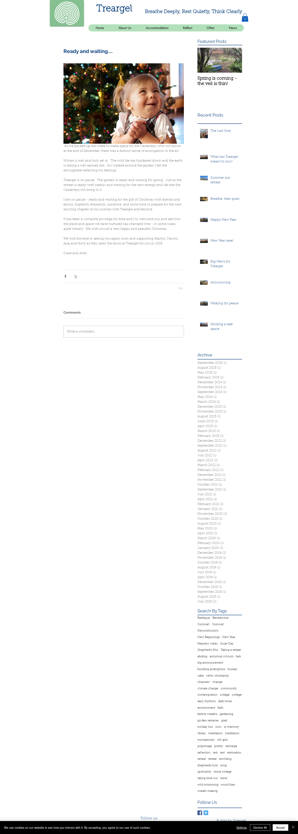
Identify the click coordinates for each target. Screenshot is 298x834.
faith (220, 707)
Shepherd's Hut (207, 649)
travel (223, 778)
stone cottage (223, 771)
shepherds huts (207, 765)
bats (238, 656)
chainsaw (203, 681)
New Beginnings (208, 636)
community (229, 688)
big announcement (210, 662)
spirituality (204, 771)
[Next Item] (235, 60)
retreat (201, 758)
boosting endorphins (211, 669)
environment (206, 707)
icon (218, 726)
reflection (203, 752)
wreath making (207, 790)
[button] (245, 17)
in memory (231, 726)
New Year (228, 636)
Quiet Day (227, 643)
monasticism (206, 739)
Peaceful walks (207, 643)
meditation (215, 733)
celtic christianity (217, 675)
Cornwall (203, 624)
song (223, 765)
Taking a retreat (231, 649)
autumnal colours (221, 656)
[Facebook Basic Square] (199, 812)
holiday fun (205, 726)
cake (200, 675)
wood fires (228, 784)
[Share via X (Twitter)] (75, 276)
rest (215, 752)
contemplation (207, 694)
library (201, 733)
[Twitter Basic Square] (206, 812)
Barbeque (203, 617)
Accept (280, 827)
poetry (218, 745)
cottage (224, 694)
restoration (234, 752)
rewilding (225, 758)
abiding (202, 656)
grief (224, 720)
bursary (232, 669)
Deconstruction (207, 630)
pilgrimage (204, 745)
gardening (226, 713)
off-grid (222, 739)
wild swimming (207, 784)
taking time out (207, 778)
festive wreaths (207, 713)
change (217, 681)
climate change (207, 688)
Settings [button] (241, 827)
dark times (225, 701)
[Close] (293, 827)
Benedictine (220, 617)
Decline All (260, 827)
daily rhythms (206, 701)
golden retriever (208, 720)
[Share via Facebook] (65, 276)
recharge (231, 745)
